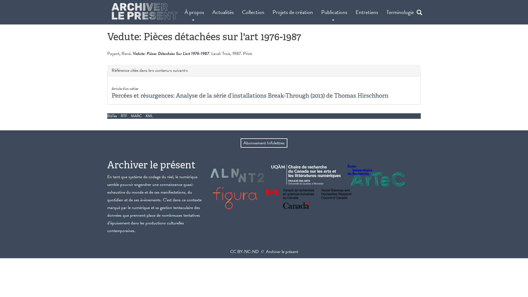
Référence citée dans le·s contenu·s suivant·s (150, 70)
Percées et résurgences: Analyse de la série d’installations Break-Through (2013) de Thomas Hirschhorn (250, 96)
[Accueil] (144, 11)
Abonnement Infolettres (264, 143)
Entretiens (367, 12)
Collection (253, 12)
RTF (124, 116)
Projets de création (293, 12)
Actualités (223, 12)
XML (149, 116)
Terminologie (400, 12)
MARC (136, 116)
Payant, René (119, 53)
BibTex (112, 116)
